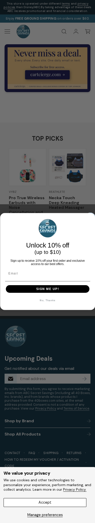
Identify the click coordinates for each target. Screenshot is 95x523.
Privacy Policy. (74, 489)
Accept (45, 502)
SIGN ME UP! (47, 288)
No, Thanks (47, 300)
